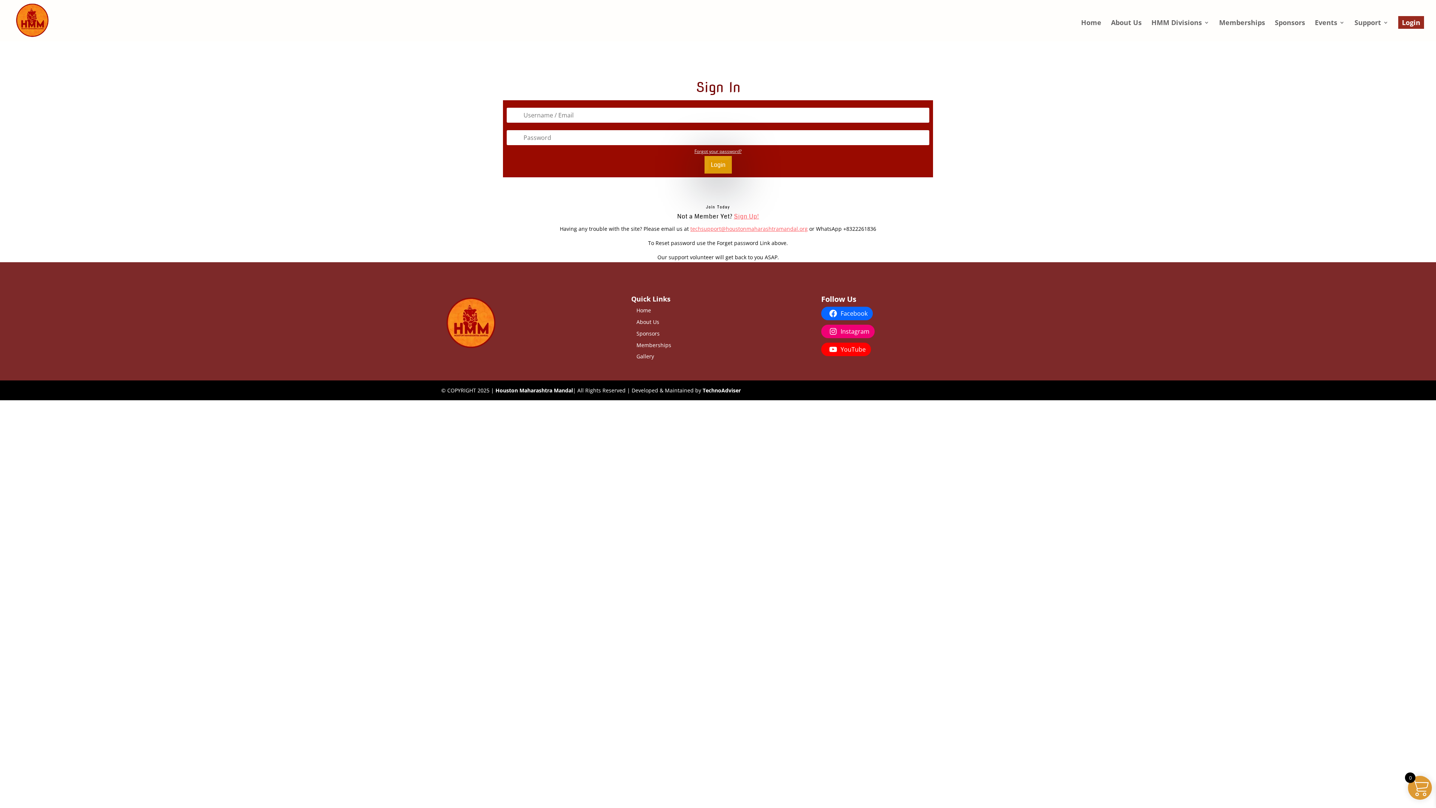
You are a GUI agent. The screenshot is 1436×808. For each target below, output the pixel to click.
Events (1326, 23)
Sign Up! (746, 216)
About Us (1126, 23)
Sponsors (1290, 23)
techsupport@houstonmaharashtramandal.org (749, 228)
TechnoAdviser (722, 390)
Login (1411, 22)
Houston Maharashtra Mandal (534, 390)
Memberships (1242, 23)
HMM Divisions (1176, 23)
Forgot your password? (718, 151)
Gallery (645, 356)
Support (1367, 23)
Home (1091, 23)
